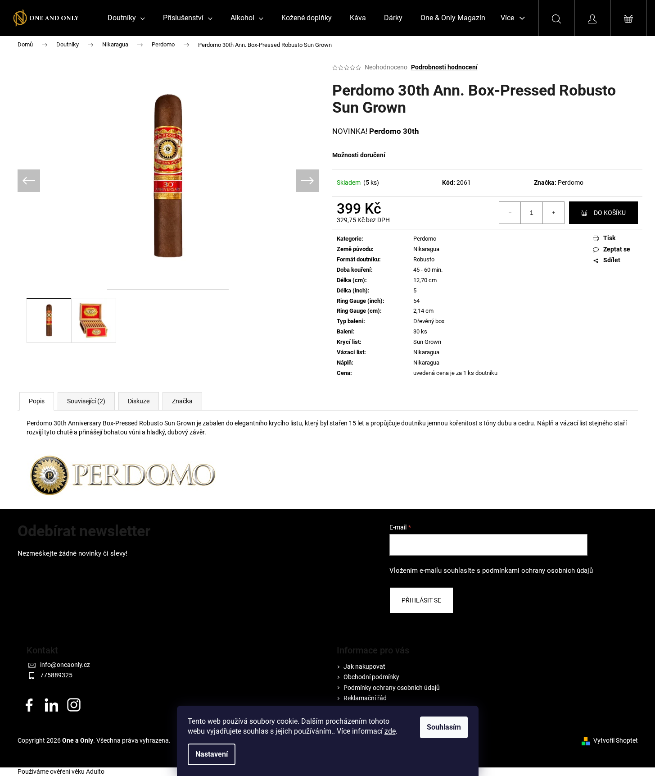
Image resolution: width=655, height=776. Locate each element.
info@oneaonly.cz (65, 664)
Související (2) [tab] (86, 401)
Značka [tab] (182, 401)
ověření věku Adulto (77, 771)
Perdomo (570, 182)
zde (390, 731)
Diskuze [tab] (138, 401)
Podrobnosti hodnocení (444, 67)
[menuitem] (126, 18)
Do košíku (610, 212)
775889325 (56, 675)
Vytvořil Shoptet (615, 740)
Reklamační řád (365, 698)
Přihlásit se (421, 600)
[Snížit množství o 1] (510, 213)
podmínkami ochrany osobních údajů (537, 570)
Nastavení (211, 754)
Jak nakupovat (364, 666)
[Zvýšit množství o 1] (553, 213)
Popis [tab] (37, 401)
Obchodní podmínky (371, 676)
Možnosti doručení (358, 155)
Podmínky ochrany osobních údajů (391, 687)
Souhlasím (444, 727)
